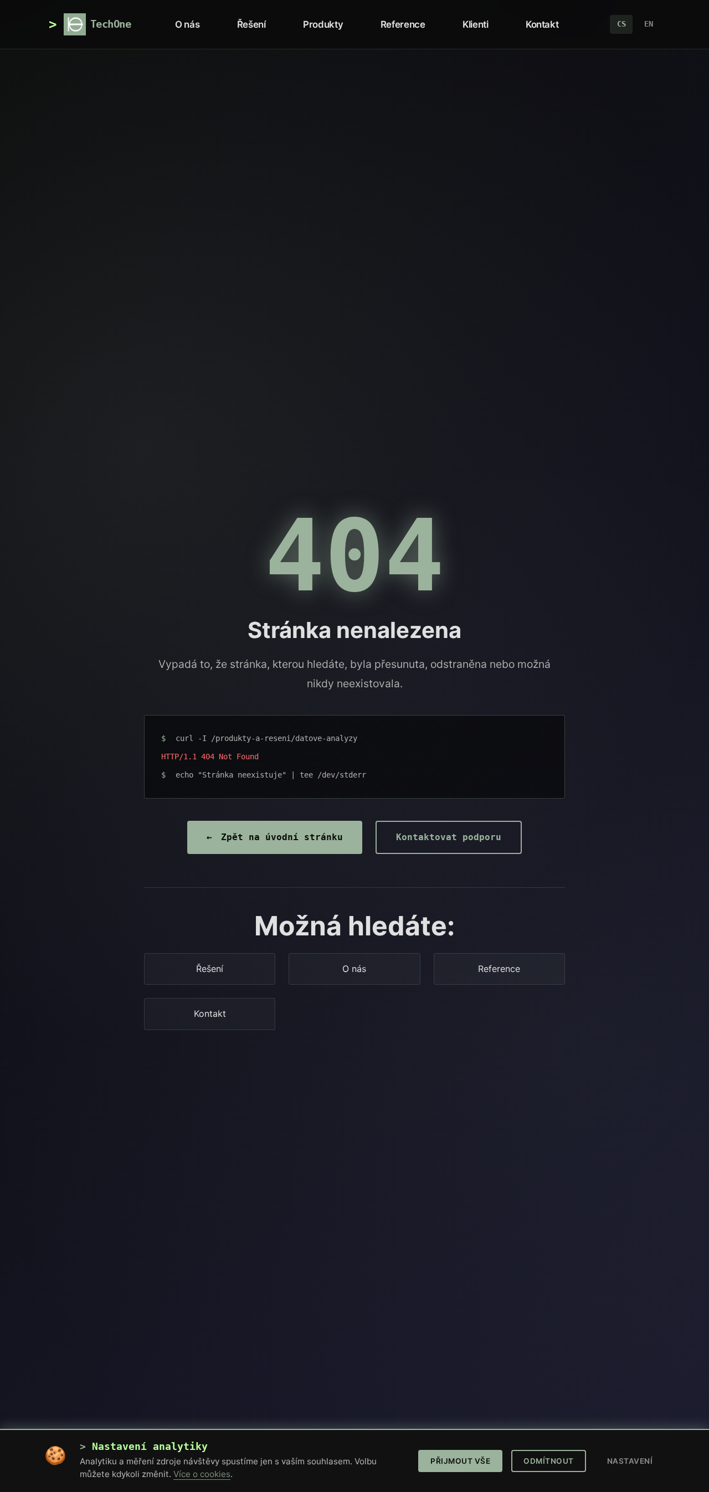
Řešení (251, 24)
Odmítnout (548, 1461)
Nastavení (630, 1461)
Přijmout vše (460, 1461)
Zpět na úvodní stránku (275, 837)
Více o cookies (201, 1474)
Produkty (323, 24)
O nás (187, 24)
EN (648, 23)
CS (621, 23)
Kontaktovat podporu (448, 837)
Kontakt (542, 24)
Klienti (476, 24)
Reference (403, 24)
